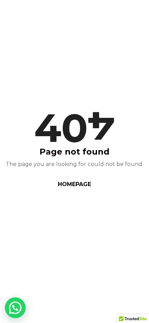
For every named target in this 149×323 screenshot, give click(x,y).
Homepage (74, 184)
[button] (15, 307)
